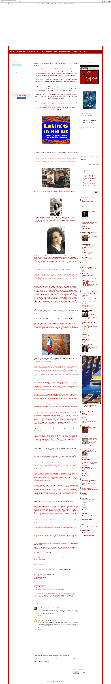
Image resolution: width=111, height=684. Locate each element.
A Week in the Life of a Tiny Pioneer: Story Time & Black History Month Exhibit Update (89, 294)
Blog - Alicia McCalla (87, 515)
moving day (84, 494)
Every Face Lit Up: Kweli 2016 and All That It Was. (92, 452)
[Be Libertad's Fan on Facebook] (89, 182)
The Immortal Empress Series (49, 51)
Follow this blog (21, 97)
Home (56, 658)
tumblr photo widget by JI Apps (93, 164)
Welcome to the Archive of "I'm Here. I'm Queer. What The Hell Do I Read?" (92, 283)
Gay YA (83, 262)
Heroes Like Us (85, 263)
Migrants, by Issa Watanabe (87, 275)
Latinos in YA (69, 596)
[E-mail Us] (92, 175)
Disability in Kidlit (86, 488)
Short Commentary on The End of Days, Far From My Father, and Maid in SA (89, 407)
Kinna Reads (85, 355)
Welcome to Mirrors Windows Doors (89, 412)
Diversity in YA (85, 339)
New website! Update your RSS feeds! (90, 489)
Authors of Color (86, 228)
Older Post (75, 658)
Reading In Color (86, 467)
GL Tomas (43, 593)
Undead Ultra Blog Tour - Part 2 (92, 428)
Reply (39, 615)
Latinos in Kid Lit (43, 596)
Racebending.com (86, 419)
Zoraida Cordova (50, 598)
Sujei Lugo (42, 598)
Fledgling (84, 493)
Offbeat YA (84, 210)
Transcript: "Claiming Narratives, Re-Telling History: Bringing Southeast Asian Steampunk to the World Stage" (92, 441)
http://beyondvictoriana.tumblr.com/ (89, 299)
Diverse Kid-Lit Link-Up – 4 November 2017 (88, 415)
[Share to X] (70, 594)
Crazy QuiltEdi (85, 257)
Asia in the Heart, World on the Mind (89, 322)
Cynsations (84, 334)
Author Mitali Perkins (87, 310)
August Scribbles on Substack (88, 201)
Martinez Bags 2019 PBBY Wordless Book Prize (93, 326)
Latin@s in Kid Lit (86, 244)
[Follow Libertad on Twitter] (89, 183)
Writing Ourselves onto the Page (88, 341)
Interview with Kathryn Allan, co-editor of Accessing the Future (89, 500)
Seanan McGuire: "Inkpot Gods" (91, 212)
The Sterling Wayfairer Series (17, 51)
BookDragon (85, 251)
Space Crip (84, 498)
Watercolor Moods (86, 449)
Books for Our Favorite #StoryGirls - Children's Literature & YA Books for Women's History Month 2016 (89, 462)
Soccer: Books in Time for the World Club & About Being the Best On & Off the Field (89, 223)
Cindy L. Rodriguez (44, 595)
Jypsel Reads (41, 608)
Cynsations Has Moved (86, 335)
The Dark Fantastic (86, 459)
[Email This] (67, 594)
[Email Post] (64, 593)
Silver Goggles (85, 437)
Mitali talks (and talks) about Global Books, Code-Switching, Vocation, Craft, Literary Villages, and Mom (92, 315)
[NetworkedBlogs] (21, 95)
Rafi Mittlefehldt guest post (87, 306)
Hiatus (83, 506)
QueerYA (84, 504)
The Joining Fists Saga (65, 51)
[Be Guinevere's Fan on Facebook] (89, 178)
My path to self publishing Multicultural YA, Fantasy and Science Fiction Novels (89, 480)
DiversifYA (84, 474)
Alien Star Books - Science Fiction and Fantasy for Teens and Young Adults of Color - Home (89, 535)
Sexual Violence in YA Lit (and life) (89, 523)
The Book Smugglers (87, 267)
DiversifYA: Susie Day (86, 475)
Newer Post (36, 658)
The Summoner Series (33, 51)
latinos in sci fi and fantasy (57, 596)
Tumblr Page (83, 159)
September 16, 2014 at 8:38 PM (52, 608)
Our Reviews (83, 51)
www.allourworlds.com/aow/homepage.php (90, 512)
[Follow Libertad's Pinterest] (89, 185)
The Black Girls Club (87, 344)
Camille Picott (85, 426)
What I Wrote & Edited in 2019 (88, 301)
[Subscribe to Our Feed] (86, 175)
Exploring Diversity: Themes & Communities (89, 527)
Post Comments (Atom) (45, 661)
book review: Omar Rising (87, 258)
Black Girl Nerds (86, 509)
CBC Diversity (85, 305)
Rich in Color (85, 205)
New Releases (84, 206)
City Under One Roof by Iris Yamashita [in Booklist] (87, 253)
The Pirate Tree (85, 274)
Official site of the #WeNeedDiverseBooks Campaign (87, 519)
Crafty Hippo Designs (59, 681)
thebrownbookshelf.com (87, 221)
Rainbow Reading (86, 530)
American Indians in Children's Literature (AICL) (89, 232)
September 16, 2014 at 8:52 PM (53, 620)
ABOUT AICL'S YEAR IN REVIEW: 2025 (92, 236)
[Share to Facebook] (72, 594)
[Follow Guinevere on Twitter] (89, 177)
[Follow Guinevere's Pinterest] (89, 180)
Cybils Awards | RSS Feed (88, 200)
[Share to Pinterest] (74, 594)
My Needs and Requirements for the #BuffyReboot (92, 347)
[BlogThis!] (69, 594)
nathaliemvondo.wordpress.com (89, 291)
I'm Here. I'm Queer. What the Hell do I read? (89, 279)
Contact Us (76, 51)
